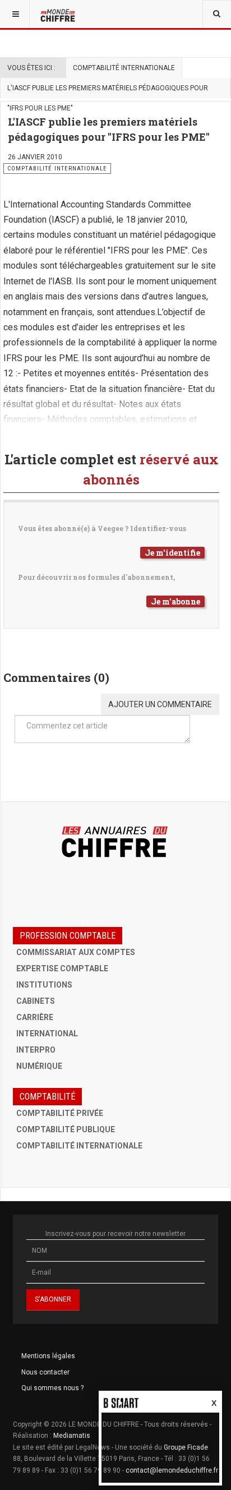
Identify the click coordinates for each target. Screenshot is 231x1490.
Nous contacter (45, 1372)
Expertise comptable (62, 968)
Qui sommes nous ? (52, 1388)
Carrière (34, 1017)
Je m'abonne (175, 601)
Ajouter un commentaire (160, 704)
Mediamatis (71, 1436)
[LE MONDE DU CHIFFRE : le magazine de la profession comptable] (58, 14)
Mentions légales (48, 1356)
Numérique (39, 1066)
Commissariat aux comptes (75, 952)
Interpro (36, 1049)
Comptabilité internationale (124, 68)
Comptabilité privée (59, 1113)
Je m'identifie (172, 552)
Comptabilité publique (65, 1129)
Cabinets (35, 1001)
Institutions (44, 984)
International (47, 1033)
